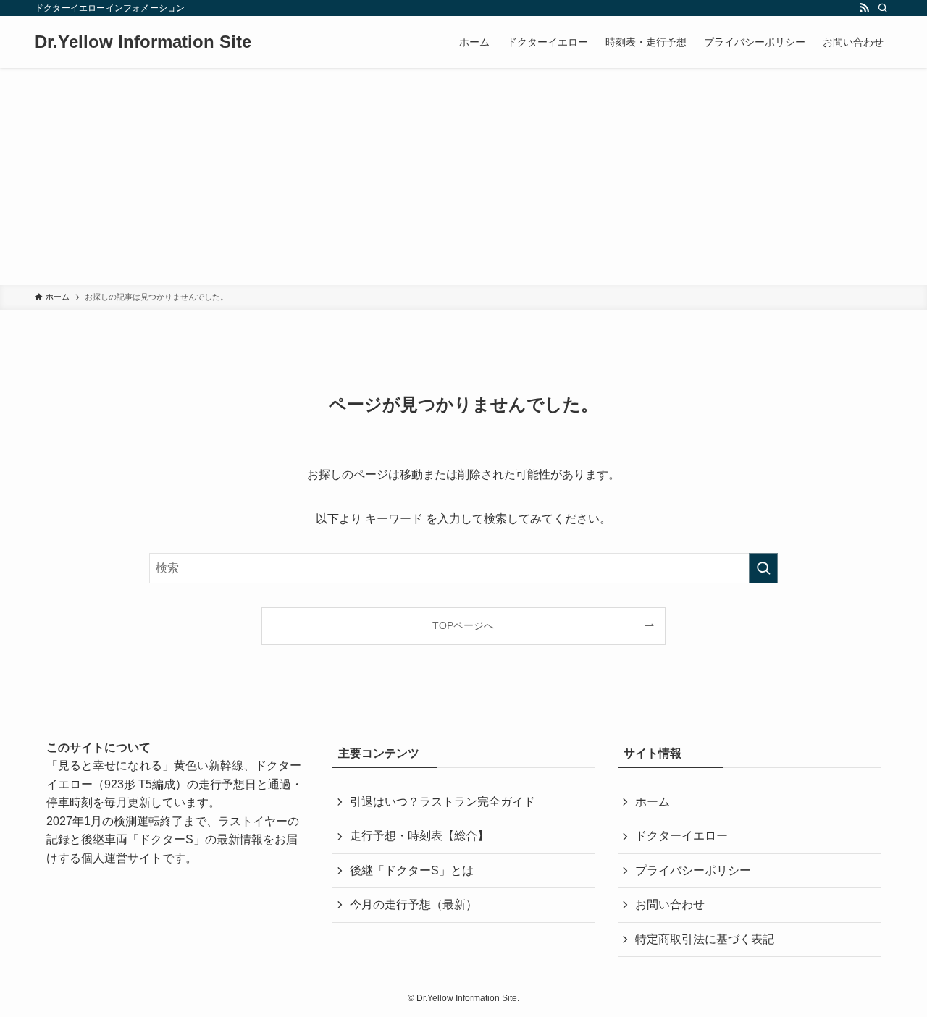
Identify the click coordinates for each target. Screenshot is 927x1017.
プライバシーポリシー (693, 870)
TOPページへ (463, 625)
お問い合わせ (670, 904)
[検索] (882, 8)
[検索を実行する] (763, 568)
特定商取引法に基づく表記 (704, 939)
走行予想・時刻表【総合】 (419, 836)
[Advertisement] (463, 176)
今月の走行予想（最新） (413, 904)
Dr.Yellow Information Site (143, 42)
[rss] (864, 8)
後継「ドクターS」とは (412, 870)
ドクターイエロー (681, 836)
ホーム (652, 802)
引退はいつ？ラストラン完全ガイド (442, 802)
